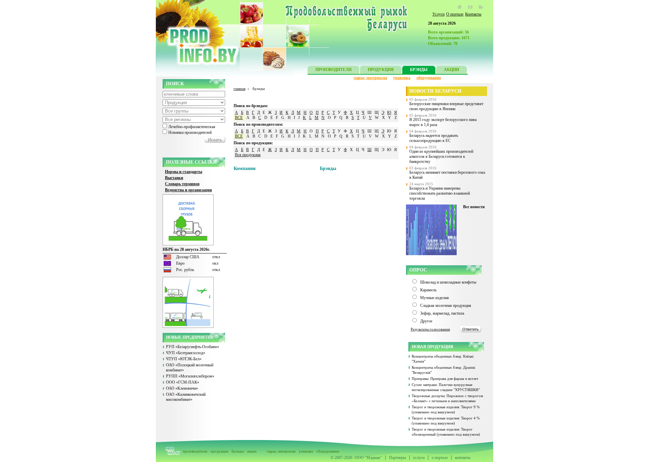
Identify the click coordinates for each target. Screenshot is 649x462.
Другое (426, 321)
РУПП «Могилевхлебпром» (190, 376)
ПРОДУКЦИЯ (381, 69)
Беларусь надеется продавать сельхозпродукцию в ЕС (433, 138)
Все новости (474, 206)
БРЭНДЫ (419, 69)
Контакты (473, 14)
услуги (419, 457)
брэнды (238, 451)
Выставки (174, 177)
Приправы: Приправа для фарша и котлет (445, 378)
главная (239, 89)
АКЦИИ (451, 69)
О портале (454, 14)
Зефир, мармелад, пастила (442, 313)
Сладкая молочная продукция (445, 305)
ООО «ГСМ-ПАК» (182, 382)
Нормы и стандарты (183, 171)
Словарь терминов (182, 183)
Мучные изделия (434, 297)
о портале (440, 457)
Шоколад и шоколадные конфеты (448, 282)
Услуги (438, 14)
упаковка (401, 77)
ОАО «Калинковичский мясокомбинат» (186, 397)
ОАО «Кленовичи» (182, 388)
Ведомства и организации (188, 190)
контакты (463, 457)
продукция (219, 451)
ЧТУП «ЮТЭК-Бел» (183, 359)
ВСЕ (239, 117)
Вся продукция (248, 154)
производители (195, 451)
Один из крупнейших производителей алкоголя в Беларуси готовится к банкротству (441, 156)
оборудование (428, 77)
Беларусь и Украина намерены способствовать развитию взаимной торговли (439, 193)
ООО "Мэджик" (368, 457)
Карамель (428, 290)
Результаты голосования (430, 329)
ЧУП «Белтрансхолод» (185, 352)
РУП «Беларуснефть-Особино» (192, 346)
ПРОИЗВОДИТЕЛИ (333, 69)
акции (252, 451)
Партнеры (397, 457)
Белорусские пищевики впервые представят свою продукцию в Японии (446, 106)
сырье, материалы (370, 77)
